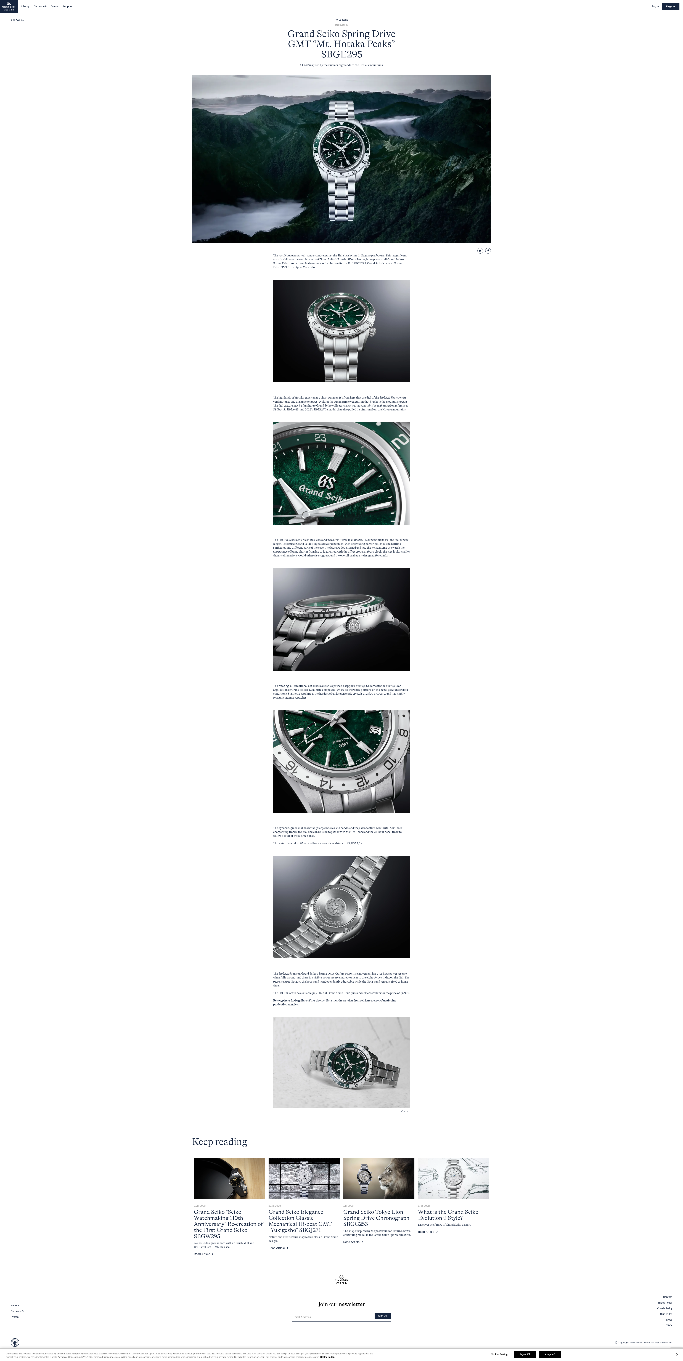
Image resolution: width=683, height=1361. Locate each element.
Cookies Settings (500, 1354)
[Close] (677, 1354)
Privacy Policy (329, 711)
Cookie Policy (327, 1357)
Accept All (549, 1354)
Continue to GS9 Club (315, 721)
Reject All (525, 1354)
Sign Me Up (367, 721)
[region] (341, 1354)
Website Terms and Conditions (356, 711)
